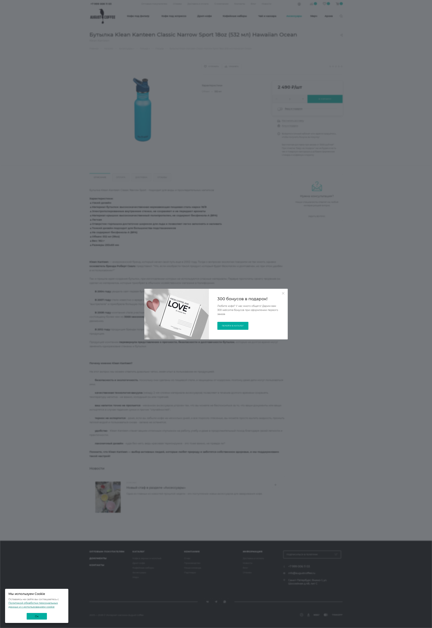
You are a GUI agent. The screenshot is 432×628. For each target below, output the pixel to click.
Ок (37, 616)
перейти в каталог (233, 326)
